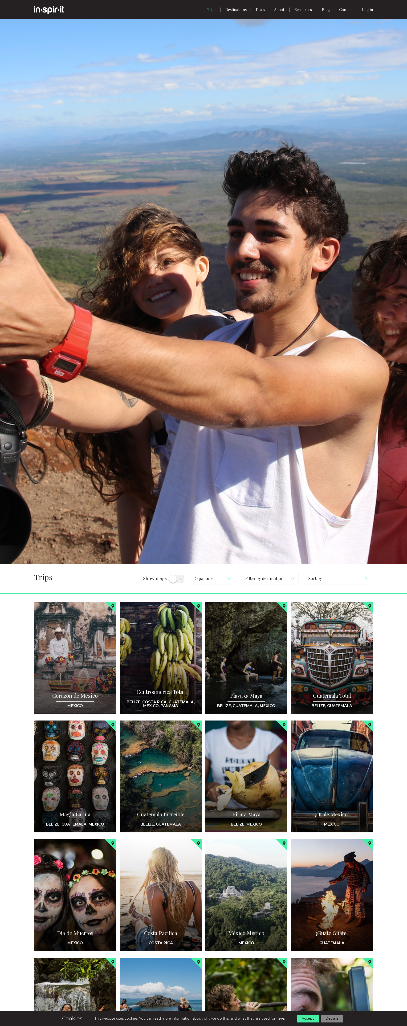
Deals (260, 9)
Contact (346, 9)
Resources (303, 9)
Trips (211, 9)
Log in (367, 9)
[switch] (176, 579)
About (279, 9)
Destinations (236, 9)
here (280, 1018)
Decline (332, 1018)
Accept (308, 1018)
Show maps (155, 578)
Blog (326, 9)
